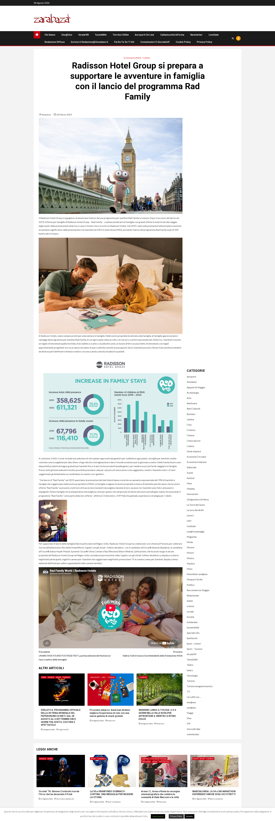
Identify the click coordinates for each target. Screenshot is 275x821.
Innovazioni (192, 494)
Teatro (190, 665)
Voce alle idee (193, 729)
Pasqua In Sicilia (194, 579)
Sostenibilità (193, 627)
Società (190, 616)
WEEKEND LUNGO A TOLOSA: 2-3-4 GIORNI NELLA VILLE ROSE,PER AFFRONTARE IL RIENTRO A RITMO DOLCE (157, 714)
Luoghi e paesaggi (195, 531)
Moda (190, 542)
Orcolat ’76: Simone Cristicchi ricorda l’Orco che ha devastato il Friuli (59, 793)
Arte (189, 398)
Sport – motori (194, 643)
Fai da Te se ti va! (124, 42)
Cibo (104, 677)
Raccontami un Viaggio (198, 590)
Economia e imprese (133, 58)
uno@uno (66, 34)
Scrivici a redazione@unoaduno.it (89, 42)
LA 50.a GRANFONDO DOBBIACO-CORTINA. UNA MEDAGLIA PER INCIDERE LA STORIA (111, 794)
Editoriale (191, 467)
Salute (190, 600)
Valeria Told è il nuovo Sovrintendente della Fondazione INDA (152, 653)
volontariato (193, 734)
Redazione (46, 114)
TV (188, 691)
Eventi (190, 472)
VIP (188, 723)
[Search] (233, 38)
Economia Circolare (196, 456)
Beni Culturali (193, 408)
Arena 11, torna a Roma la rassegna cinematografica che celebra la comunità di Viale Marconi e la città (160, 794)
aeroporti (95, 677)
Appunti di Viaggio (196, 387)
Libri (189, 520)
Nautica (191, 563)
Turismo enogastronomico (200, 686)
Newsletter (196, 34)
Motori (190, 552)
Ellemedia (162, 802)
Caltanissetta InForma (172, 34)
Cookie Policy (183, 42)
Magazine (192, 536)
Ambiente (192, 382)
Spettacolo (192, 638)
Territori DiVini (121, 34)
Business (191, 414)
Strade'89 (191, 654)
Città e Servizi (193, 440)
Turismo (146, 58)
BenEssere (192, 403)
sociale (190, 611)
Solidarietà (192, 622)
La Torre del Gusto (196, 504)
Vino (189, 718)
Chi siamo (50, 34)
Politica (190, 584)
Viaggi (190, 712)
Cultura (190, 446)
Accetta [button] (189, 816)
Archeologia (193, 392)
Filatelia (191, 488)
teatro (190, 670)
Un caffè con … (194, 697)
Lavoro (190, 515)
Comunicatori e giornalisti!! (155, 42)
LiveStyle (214, 34)
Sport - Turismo (98, 759)
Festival (190, 478)
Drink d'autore (194, 451)
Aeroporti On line (144, 34)
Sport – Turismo (194, 648)
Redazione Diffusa (55, 42)
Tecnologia (192, 675)
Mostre (190, 547)
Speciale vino (193, 633)
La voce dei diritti (195, 510)
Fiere (44, 677)
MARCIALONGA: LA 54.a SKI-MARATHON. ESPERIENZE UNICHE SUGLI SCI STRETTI (214, 793)
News (58, 677)
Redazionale (193, 595)
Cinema (190, 435)
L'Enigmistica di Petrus (198, 499)
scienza (190, 606)
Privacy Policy (204, 42)
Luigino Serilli (63, 729)
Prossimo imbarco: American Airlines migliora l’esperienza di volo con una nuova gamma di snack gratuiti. (110, 713)
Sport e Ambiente (114, 802)
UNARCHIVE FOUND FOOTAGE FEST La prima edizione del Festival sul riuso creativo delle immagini (74, 655)
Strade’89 (83, 34)
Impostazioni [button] (158, 816)
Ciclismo (191, 430)
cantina (190, 419)
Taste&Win (101, 34)
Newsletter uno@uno (197, 574)
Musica (51, 677)
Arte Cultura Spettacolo (65, 799)
